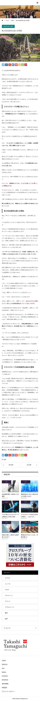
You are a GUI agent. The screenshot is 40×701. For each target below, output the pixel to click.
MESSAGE (5, 680)
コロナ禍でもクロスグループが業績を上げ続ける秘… (10, 515)
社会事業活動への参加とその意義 (10, 495)
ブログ (7, 589)
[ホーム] (2, 20)
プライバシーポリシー (8, 691)
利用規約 (4, 687)
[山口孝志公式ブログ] (20, 652)
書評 (6, 613)
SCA (3, 668)
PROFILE (4, 664)
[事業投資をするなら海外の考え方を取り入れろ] (29, 486)
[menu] (37, 2)
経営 (12, 26)
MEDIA (4, 672)
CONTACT (5, 676)
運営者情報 (5, 683)
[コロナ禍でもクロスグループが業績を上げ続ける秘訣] (10, 507)
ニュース (7, 584)
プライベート (9, 595)
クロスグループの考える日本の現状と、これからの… (29, 515)
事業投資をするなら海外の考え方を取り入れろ (29, 495)
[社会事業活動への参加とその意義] (10, 486)
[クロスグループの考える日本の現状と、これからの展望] (29, 507)
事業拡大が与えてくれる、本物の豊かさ (29, 536)
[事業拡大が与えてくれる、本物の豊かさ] (29, 527)
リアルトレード (9, 607)
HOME (4, 660)
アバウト (7, 578)
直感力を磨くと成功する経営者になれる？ (10, 536)
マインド (7, 601)
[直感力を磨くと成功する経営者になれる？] (10, 527)
